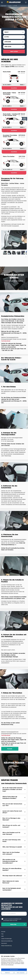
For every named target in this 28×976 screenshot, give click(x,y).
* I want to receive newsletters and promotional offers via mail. (12, 919)
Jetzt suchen (14, 51)
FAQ (2, 934)
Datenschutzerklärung (6, 941)
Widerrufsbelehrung (6, 945)
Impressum (4, 943)
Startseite (3, 5)
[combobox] (14, 32)
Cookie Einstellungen (6, 938)
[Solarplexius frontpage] (14, 2)
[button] (2, 2)
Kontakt (9, 749)
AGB (2, 936)
